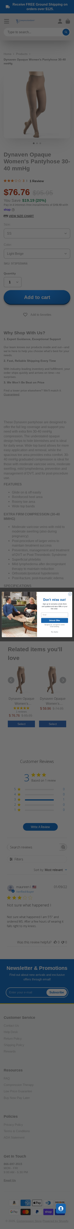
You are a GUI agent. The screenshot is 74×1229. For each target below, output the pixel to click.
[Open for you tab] (61, 1209)
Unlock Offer (54, 620)
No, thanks (54, 632)
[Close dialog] (69, 594)
